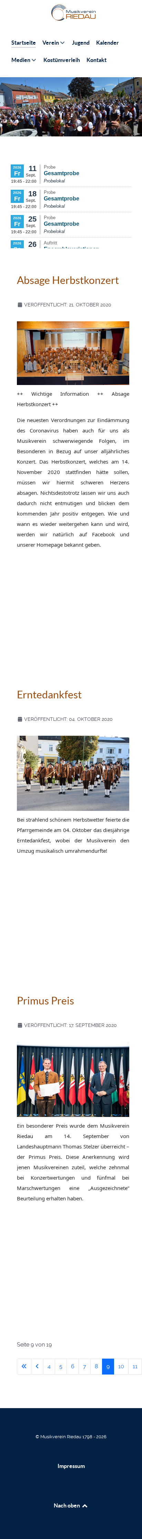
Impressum (71, 1466)
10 (121, 1366)
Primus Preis (45, 1000)
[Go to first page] (24, 1367)
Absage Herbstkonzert (68, 280)
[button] (62, 128)
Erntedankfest (49, 694)
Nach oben (67, 1505)
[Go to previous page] (37, 1367)
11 (135, 1366)
